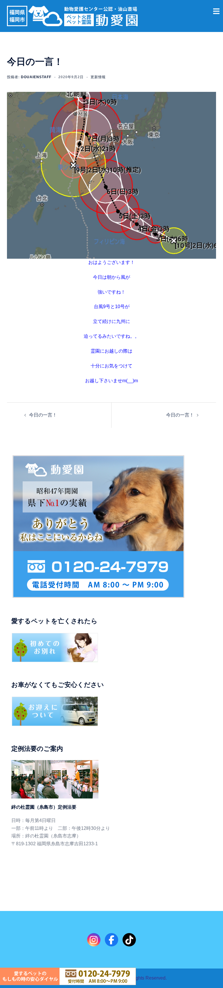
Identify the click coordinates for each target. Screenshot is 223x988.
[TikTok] (129, 939)
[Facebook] (111, 939)
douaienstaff (36, 77)
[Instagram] (93, 939)
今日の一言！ (43, 414)
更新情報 (98, 77)
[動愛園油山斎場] (72, 15)
